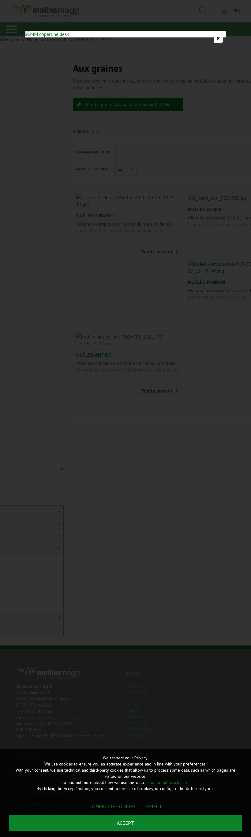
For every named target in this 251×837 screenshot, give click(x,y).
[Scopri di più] (125, 34)
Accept (125, 823)
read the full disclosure (167, 782)
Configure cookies (112, 806)
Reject (154, 806)
